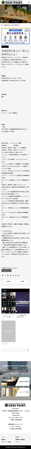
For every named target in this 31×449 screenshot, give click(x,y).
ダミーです (5, 343)
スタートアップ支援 (6, 442)
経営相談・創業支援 (20, 439)
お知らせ (18, 437)
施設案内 (3, 439)
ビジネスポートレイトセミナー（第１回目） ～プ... (8, 316)
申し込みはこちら (6, 270)
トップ (2, 437)
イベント (18, 442)
